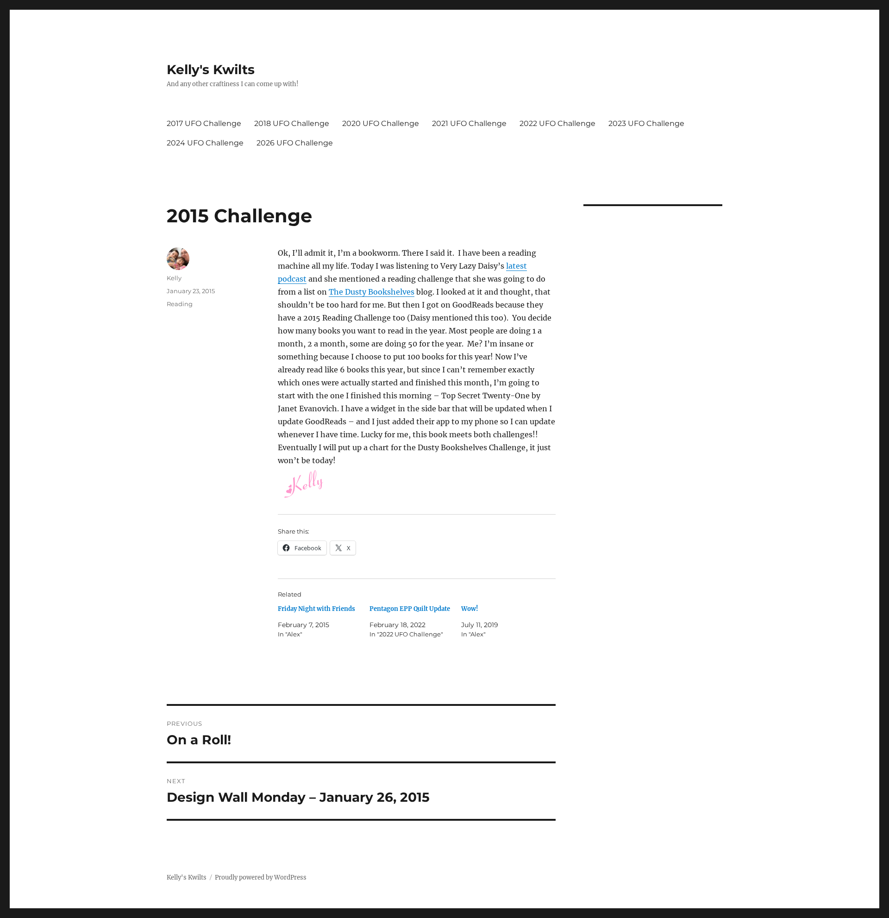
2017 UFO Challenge (204, 123)
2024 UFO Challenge (205, 142)
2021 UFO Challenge (469, 123)
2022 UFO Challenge (557, 123)
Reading (180, 304)
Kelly (174, 278)
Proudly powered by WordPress (261, 877)
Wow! (469, 609)
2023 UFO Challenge (646, 123)
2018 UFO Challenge (291, 123)
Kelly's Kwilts (211, 69)
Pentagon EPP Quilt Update (409, 609)
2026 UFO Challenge (295, 142)
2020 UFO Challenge (380, 123)
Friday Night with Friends (316, 609)
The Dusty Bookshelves (371, 291)
